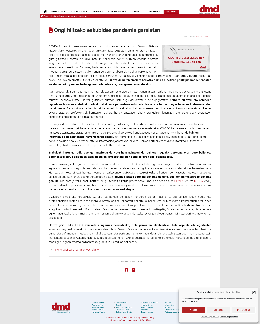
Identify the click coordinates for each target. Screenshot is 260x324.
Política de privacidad (210, 317)
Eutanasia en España (124, 312)
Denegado (219, 310)
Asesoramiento (98, 307)
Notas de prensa (147, 312)
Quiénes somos (98, 303)
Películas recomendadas (174, 312)
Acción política (97, 305)
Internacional (170, 305)
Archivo (168, 307)
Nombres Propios (98, 312)
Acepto (193, 310)
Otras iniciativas (147, 307)
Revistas (119, 305)
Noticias (168, 303)
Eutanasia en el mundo (149, 303)
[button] (253, 292)
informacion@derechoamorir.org (124, 320)
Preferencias (243, 310)
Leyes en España (147, 305)
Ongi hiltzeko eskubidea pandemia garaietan (65, 16)
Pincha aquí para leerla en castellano (76, 249)
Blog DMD (199, 36)
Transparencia (121, 303)
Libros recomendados (173, 310)
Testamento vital (122, 310)
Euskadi (205, 36)
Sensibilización (98, 310)
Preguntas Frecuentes (124, 307)
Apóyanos (144, 310)
